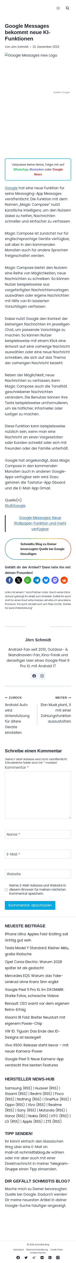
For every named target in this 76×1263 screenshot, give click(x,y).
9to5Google (15, 505)
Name (13, 834)
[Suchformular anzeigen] (67, 8)
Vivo (31, 1104)
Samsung (13, 1088)
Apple (27, 1121)
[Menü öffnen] (58, 8)
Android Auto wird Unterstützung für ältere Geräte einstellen (17, 715)
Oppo (9, 1104)
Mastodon (37, 169)
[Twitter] (26, 1257)
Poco (59, 1093)
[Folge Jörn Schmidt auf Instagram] (42, 676)
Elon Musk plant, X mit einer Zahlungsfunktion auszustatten (56, 710)
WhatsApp (20, 169)
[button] (9, 580)
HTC (54, 1116)
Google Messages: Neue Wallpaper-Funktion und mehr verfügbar (40, 523)
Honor (10, 1116)
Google (11, 188)
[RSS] (49, 1257)
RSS (27, 1088)
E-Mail (13, 854)
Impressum (18, 1249)
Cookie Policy (56, 1249)
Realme (55, 1104)
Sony (21, 1110)
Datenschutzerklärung (37, 1249)
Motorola (47, 1110)
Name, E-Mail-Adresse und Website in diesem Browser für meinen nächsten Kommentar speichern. (37, 889)
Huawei (41, 1088)
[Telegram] (34, 1257)
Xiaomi (11, 1093)
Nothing (24, 1099)
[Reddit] (42, 1257)
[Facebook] (18, 1257)
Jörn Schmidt (20, 47)
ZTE (48, 1121)
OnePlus (51, 1099)
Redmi (36, 1093)
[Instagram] (57, 1257)
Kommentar (17, 767)
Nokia (33, 1116)
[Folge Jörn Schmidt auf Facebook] (34, 676)
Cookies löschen (38, 1252)
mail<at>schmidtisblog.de (27, 1152)
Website (14, 874)
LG (7, 1121)
